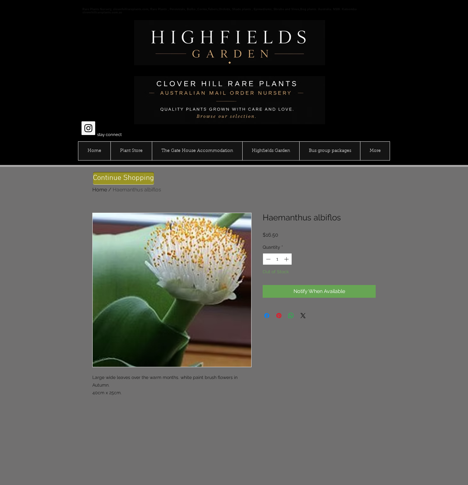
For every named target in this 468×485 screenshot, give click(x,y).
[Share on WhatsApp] (291, 315)
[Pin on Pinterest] (279, 315)
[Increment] (287, 259)
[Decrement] (268, 259)
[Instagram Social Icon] (88, 128)
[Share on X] (303, 315)
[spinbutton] (277, 259)
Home (99, 190)
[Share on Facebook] (267, 315)
